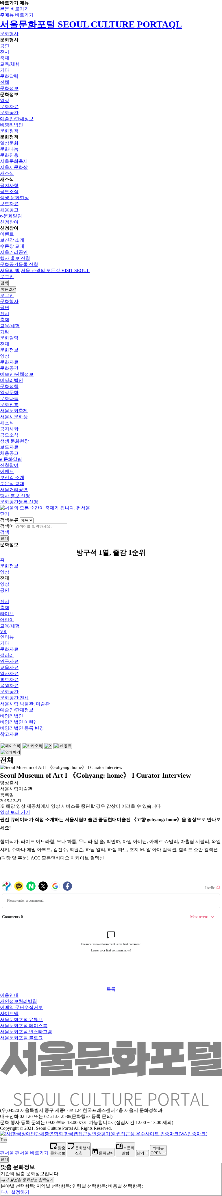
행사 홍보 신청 (15, 258)
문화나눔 (9, 149)
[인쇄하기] (10, 752)
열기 (27, 1180)
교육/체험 (10, 64)
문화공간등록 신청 (19, 264)
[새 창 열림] (103, 1133)
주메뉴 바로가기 (17, 14)
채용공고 (9, 209)
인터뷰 (7, 637)
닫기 (4, 513)
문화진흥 (9, 155)
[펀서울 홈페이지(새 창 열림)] (45, 507)
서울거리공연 (14, 252)
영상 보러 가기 (15, 812)
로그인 (7, 276)
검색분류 (9, 519)
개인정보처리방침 (18, 1001)
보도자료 (9, 203)
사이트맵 (9, 1013)
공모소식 (9, 191)
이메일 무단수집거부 (21, 1007)
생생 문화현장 (14, 197)
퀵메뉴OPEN (157, 1150)
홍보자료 (9, 679)
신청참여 (9, 221)
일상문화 (9, 143)
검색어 (7, 526)
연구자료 (9, 661)
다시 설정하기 (15, 1192)
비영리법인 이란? (18, 722)
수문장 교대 (12, 246)
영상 (4, 100)
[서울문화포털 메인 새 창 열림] (111, 1103)
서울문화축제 (14, 161)
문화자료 (9, 106)
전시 (4, 51)
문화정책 (9, 130)
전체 (4, 82)
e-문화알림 (11, 215)
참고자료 (9, 734)
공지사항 (9, 185)
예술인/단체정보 (17, 118)
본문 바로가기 (14, 8)
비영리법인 (11, 124)
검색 (4, 532)
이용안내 (9, 995)
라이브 (7, 613)
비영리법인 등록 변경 (22, 728)
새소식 (7, 173)
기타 (4, 70)
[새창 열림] (10, 746)
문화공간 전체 (14, 697)
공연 (4, 45)
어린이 (7, 619)
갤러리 (7, 655)
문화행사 (9, 33)
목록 (111, 989)
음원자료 (9, 685)
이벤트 (7, 234)
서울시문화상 (14, 167)
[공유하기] (0, 741)
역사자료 (9, 673)
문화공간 (9, 112)
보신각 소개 (12, 240)
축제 (4, 58)
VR (3, 631)
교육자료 (9, 667)
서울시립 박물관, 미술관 (25, 703)
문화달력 (9, 76)
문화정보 (9, 88)
